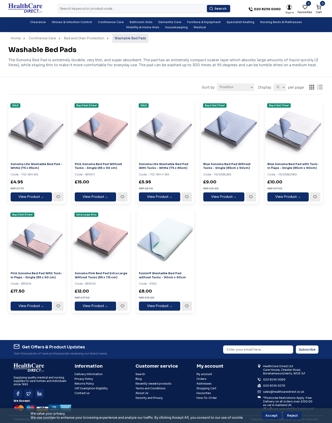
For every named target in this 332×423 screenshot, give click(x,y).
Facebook (18, 393)
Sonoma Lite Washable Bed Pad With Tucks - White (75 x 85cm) (163, 166)
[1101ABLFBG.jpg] (294, 130)
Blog (139, 378)
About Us (142, 393)
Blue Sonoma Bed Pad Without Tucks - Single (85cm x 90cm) (227, 166)
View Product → (31, 197)
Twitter (28, 393)
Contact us (82, 393)
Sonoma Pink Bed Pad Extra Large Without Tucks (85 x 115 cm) (101, 275)
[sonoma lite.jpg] (37, 130)
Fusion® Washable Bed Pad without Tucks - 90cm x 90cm (162, 275)
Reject (292, 416)
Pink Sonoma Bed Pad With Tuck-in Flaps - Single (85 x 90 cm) (36, 275)
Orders (201, 378)
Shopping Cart (206, 388)
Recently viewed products (153, 383)
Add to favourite (58, 196)
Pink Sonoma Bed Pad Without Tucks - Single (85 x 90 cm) (98, 166)
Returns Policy (84, 383)
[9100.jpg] (165, 239)
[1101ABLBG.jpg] (229, 130)
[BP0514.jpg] (37, 239)
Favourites (203, 393)
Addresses (204, 383)
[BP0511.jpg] (101, 130)
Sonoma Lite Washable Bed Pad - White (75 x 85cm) (36, 166)
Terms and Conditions (151, 388)
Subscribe (307, 349)
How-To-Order (206, 397)
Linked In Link (39, 393)
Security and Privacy (149, 397)
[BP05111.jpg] (101, 239)
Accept (271, 416)
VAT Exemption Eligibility (91, 388)
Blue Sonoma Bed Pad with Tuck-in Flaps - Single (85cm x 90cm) (293, 166)
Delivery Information (89, 374)
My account (204, 374)
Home (16, 38)
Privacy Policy (84, 378)
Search (221, 9)
